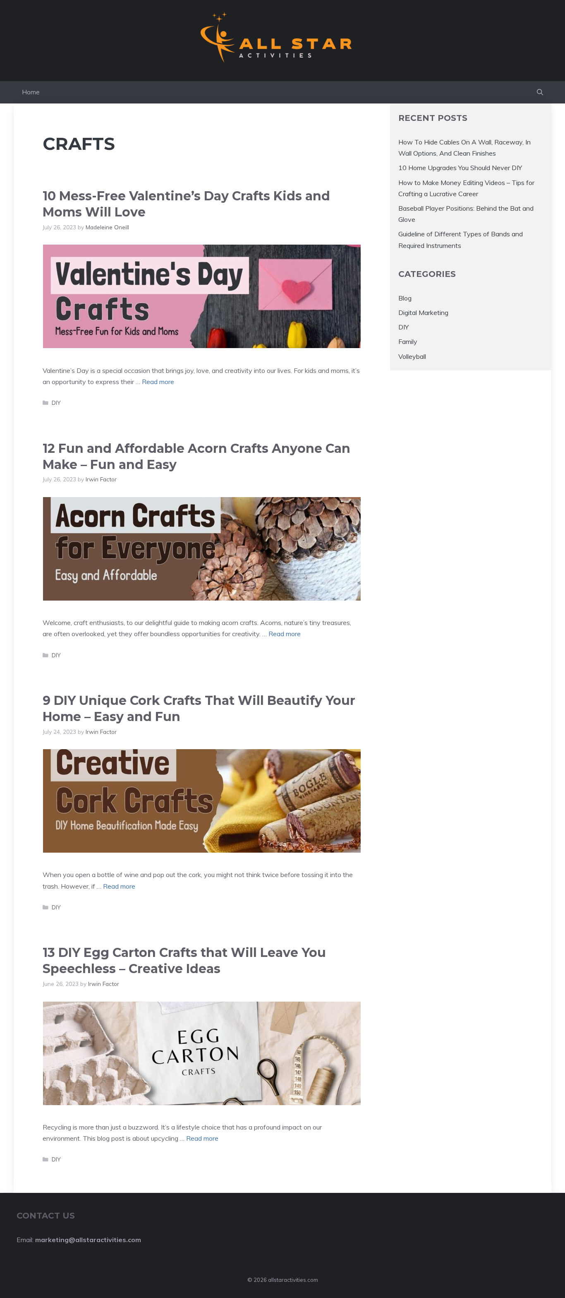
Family (407, 341)
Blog (405, 298)
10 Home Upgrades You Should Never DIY (460, 167)
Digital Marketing (423, 312)
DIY (56, 402)
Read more (158, 381)
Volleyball (412, 356)
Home (31, 92)
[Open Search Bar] (540, 92)
